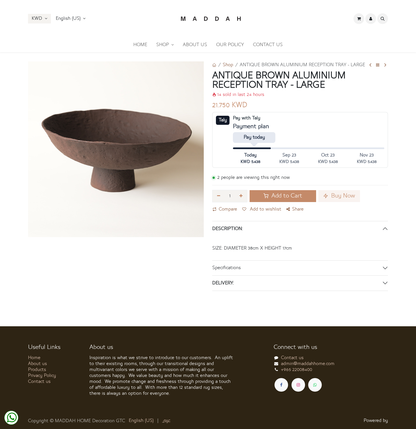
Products (37, 370)
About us (37, 364)
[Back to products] (377, 65)
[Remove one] (218, 196)
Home (34, 358)
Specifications (226, 268)
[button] (70, 18)
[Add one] (241, 196)
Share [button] (298, 209)
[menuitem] (140, 44)
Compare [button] (228, 209)
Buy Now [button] (342, 196)
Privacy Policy (42, 375)
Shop (228, 65)
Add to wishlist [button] (264, 209)
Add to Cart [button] (286, 196)
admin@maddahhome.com (307, 364)
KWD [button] (38, 18)
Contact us (39, 381)
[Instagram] (298, 385)
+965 (296, 370)
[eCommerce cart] (358, 18)
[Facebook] (281, 385)
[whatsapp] (315, 385)
